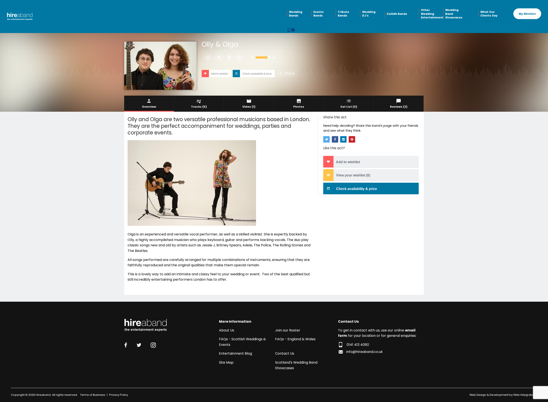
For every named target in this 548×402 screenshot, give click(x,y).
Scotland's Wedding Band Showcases (296, 365)
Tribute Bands (343, 14)
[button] (208, 57)
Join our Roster (287, 330)
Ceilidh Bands (397, 14)
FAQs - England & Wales (295, 339)
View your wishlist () (352, 175)
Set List (348, 107)
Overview (149, 107)
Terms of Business (92, 395)
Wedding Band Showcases (453, 13)
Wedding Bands (295, 14)
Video (248, 107)
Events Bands (318, 14)
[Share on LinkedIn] (343, 139)
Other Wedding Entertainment (431, 13)
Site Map (226, 362)
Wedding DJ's (368, 14)
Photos (298, 107)
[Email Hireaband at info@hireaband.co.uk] (293, 30)
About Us (226, 330)
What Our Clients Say (488, 14)
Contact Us (284, 353)
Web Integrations (525, 395)
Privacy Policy (118, 395)
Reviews (398, 107)
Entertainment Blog (235, 353)
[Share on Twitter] (326, 139)
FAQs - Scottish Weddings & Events (242, 342)
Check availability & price (257, 73)
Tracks (199, 107)
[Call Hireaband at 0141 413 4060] (289, 30)
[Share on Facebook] (335, 139)
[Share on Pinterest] (352, 139)
